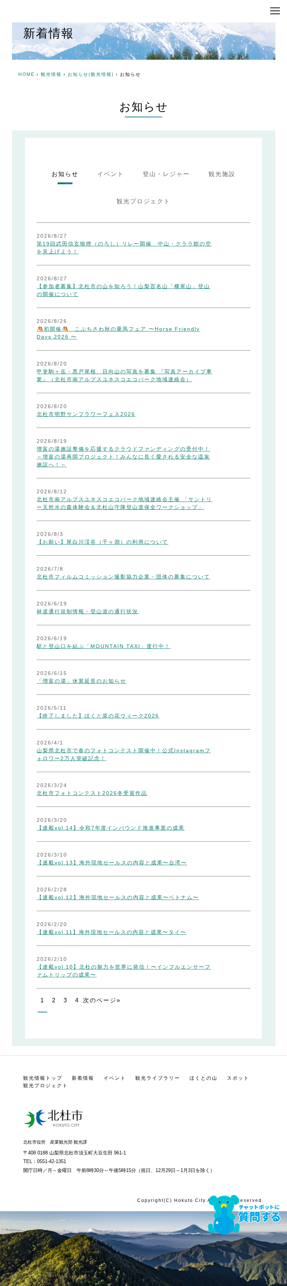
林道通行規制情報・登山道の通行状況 (87, 611)
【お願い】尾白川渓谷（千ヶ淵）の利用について (102, 542)
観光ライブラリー (157, 1078)
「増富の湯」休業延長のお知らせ (81, 681)
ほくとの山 (203, 1078)
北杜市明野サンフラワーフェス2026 (86, 414)
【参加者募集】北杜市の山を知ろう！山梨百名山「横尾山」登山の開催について (123, 290)
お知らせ (65, 174)
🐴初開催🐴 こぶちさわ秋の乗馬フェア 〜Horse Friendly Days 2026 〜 (118, 333)
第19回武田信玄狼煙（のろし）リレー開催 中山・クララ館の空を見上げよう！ (124, 248)
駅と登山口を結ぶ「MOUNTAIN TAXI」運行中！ (103, 646)
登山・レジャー (166, 174)
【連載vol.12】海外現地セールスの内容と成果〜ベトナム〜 (118, 897)
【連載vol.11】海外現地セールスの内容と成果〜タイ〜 (111, 932)
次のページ (100, 1000)
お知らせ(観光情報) (91, 74)
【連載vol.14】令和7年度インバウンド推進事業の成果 (111, 828)
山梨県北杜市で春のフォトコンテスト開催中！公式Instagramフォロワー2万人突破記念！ (124, 754)
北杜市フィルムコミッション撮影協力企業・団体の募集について (123, 577)
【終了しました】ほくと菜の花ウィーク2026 (98, 716)
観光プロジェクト (143, 201)
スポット (238, 1078)
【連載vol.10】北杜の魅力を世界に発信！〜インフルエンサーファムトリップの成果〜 (124, 971)
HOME (26, 74)
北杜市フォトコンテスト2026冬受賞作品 (92, 793)
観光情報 (51, 74)
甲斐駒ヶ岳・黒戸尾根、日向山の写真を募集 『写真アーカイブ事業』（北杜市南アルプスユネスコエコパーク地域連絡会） (124, 375)
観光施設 (222, 174)
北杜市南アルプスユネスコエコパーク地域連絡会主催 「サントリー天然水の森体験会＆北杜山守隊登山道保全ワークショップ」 (124, 503)
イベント (110, 174)
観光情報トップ (42, 1078)
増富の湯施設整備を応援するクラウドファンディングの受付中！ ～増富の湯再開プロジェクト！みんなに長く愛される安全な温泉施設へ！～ (123, 457)
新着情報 (83, 1078)
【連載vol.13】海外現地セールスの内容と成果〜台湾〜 (112, 863)
